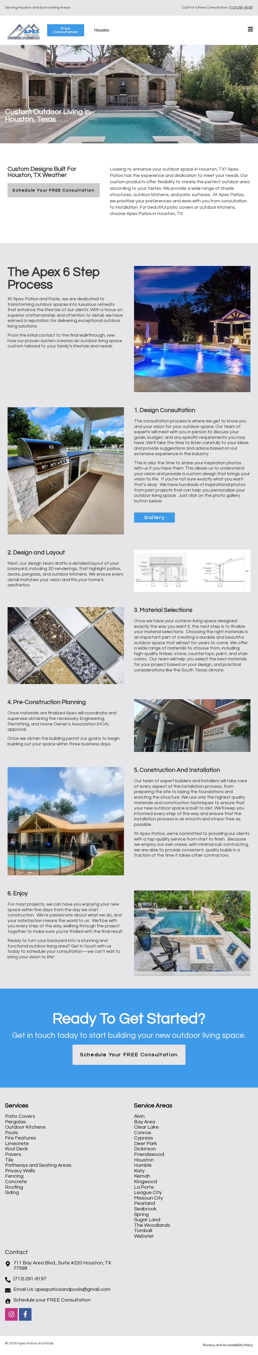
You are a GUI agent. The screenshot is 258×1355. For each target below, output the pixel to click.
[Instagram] (11, 1314)
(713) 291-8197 (241, 7)
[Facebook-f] (25, 1314)
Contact (16, 1252)
